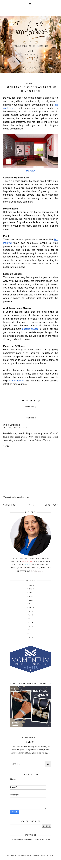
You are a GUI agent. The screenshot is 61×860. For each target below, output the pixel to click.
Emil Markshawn (11, 424)
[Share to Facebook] (27, 401)
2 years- (30, 742)
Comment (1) (31, 407)
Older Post (51, 505)
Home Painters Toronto (40, 440)
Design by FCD (47, 855)
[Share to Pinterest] (31, 401)
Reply (6, 446)
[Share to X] (23, 401)
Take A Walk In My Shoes (26, 855)
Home (31, 505)
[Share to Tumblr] (34, 401)
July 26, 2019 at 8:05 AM (17, 428)
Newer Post (10, 505)
